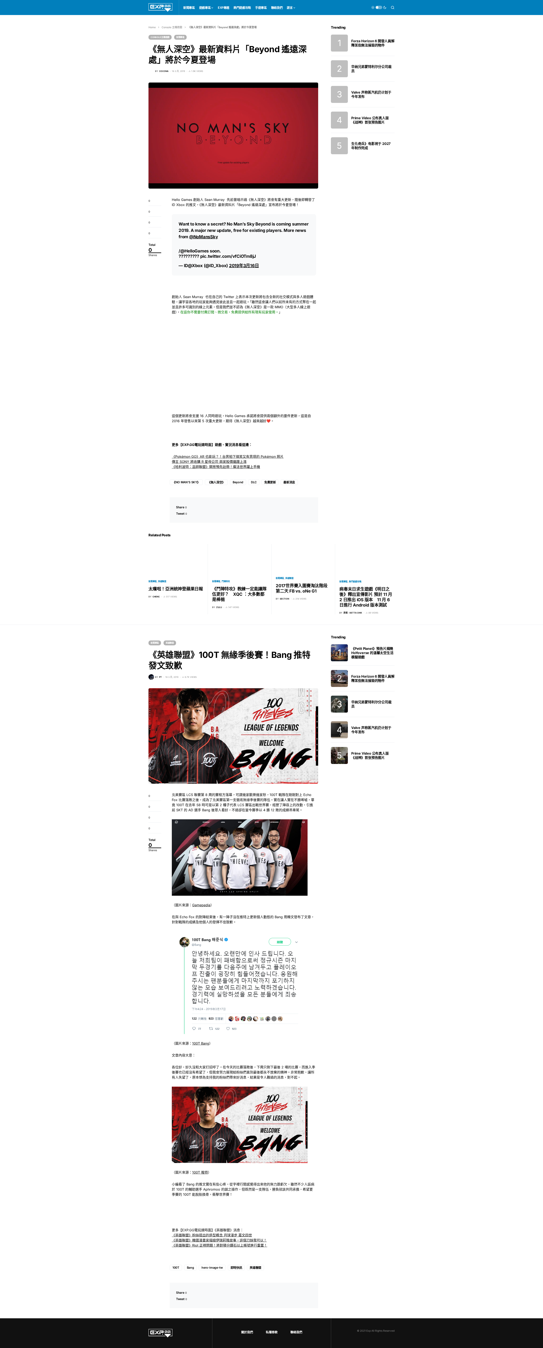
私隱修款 (272, 1332)
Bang (190, 1267)
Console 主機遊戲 (172, 27)
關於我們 (247, 1332)
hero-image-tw (212, 1267)
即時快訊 (236, 1267)
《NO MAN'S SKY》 (186, 482)
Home (152, 27)
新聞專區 (180, 37)
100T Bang (200, 1043)
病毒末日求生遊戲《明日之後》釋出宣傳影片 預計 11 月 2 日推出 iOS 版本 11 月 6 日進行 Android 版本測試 (365, 597)
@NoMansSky (203, 236)
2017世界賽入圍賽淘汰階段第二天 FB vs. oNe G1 (301, 588)
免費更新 (270, 482)
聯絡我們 (296, 1332)
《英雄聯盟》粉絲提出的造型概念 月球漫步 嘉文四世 (212, 1235)
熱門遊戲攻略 (355, 581)
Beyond (238, 482)
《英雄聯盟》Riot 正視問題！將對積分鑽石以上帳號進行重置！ (219, 1245)
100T (175, 1267)
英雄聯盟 (162, 581)
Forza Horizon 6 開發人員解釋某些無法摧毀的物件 (373, 43)
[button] (378, 7)
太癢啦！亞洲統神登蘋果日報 (175, 588)
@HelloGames (194, 251)
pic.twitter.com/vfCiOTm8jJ (228, 256)
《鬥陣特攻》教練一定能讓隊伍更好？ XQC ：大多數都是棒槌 (239, 594)
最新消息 (289, 482)
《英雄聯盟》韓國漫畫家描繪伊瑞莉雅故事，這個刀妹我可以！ (219, 1240)
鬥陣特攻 (226, 581)
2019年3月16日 (244, 265)
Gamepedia (201, 905)
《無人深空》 (216, 482)
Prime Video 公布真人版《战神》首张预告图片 (370, 120)
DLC (254, 482)
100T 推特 (200, 1172)
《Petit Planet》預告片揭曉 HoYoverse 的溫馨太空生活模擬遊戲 (372, 652)
